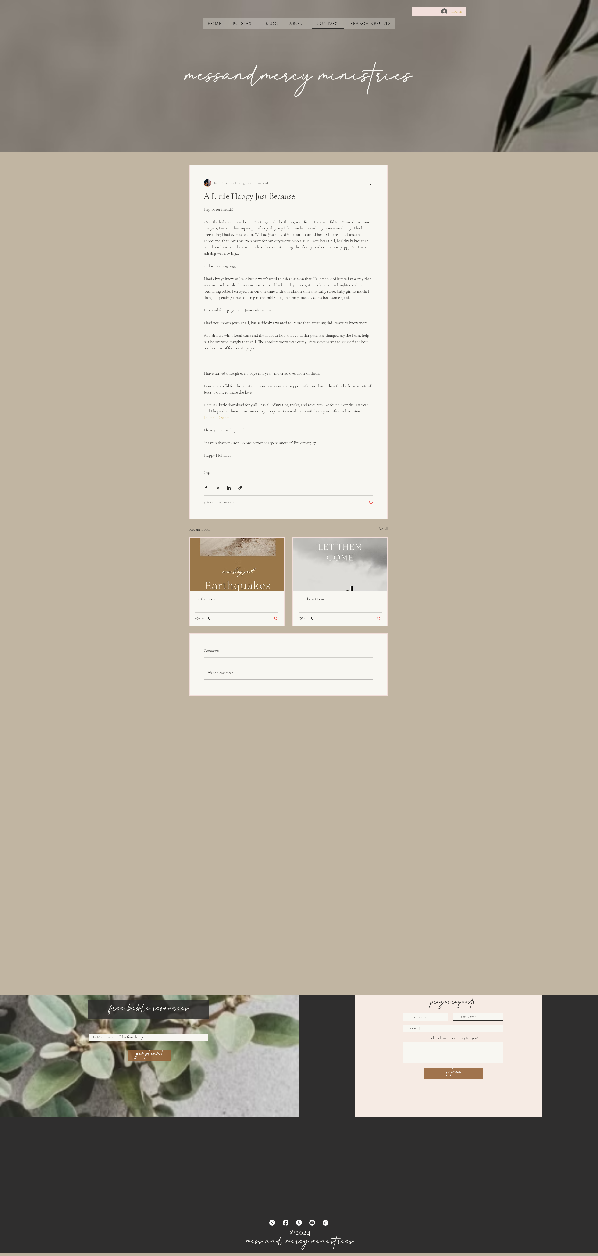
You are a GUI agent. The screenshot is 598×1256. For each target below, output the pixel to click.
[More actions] (370, 183)
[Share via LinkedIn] (229, 488)
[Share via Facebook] (206, 488)
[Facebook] (285, 1223)
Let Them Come (312, 598)
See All (383, 529)
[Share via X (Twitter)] (217, 488)
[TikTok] (325, 1223)
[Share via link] (240, 488)
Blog (207, 473)
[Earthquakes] (237, 564)
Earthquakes (205, 598)
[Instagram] (272, 1223)
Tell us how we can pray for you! (453, 1038)
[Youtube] (312, 1223)
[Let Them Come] (340, 564)
